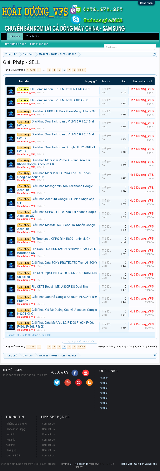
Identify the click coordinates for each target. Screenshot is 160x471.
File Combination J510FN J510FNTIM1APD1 (60, 89)
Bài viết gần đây (39, 43)
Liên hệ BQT (13, 455)
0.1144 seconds (79, 463)
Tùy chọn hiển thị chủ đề (80, 341)
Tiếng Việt (126, 463)
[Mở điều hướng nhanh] (154, 54)
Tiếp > (81, 70)
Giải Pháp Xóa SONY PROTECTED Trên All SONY (64, 263)
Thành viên (32, 36)
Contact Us (48, 423)
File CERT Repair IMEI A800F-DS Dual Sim (60, 287)
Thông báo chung (16, 423)
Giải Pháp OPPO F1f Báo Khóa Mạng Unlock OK (64, 111)
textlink (104, 377)
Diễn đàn (15, 36)
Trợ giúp (11, 450)
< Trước (31, 70)
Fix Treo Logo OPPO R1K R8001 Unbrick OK (61, 239)
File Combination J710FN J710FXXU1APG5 (59, 100)
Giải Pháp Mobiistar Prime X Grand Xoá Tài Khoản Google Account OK (53, 162)
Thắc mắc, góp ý (15, 429)
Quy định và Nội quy (145, 463)
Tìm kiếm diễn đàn (15, 43)
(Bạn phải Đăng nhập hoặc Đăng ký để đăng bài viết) (127, 346)
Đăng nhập (146, 3)
